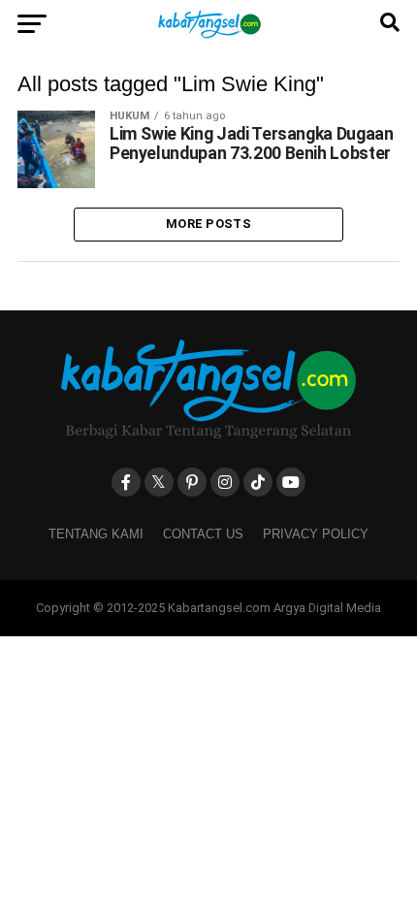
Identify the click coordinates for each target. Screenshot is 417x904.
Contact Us (203, 534)
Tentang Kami (96, 534)
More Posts (208, 223)
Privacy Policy (316, 534)
